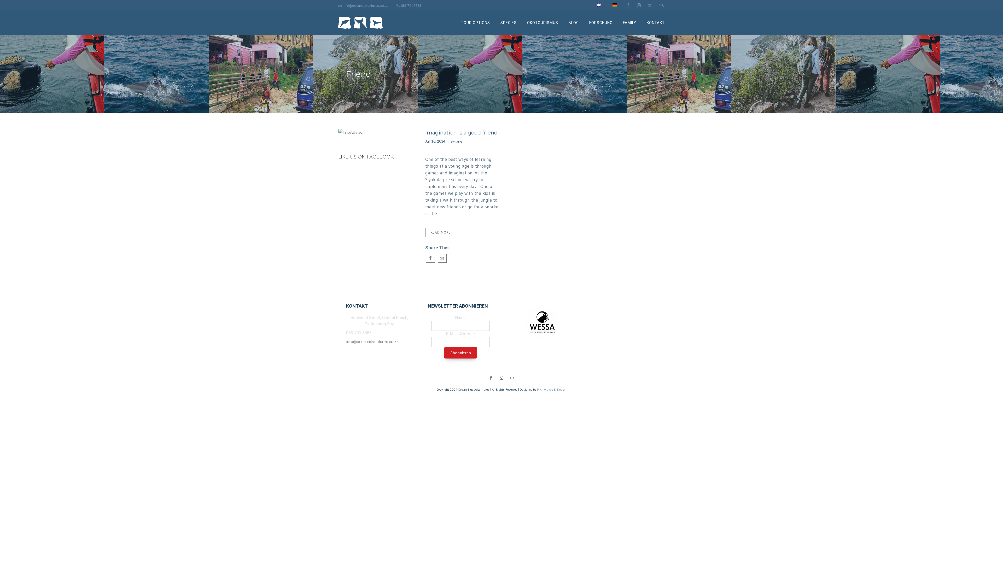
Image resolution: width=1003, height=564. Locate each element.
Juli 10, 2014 (435, 141)
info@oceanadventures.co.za (372, 341)
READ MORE (441, 232)
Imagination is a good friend (461, 133)
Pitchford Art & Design (552, 389)
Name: (460, 317)
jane (459, 141)
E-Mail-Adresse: (461, 333)
